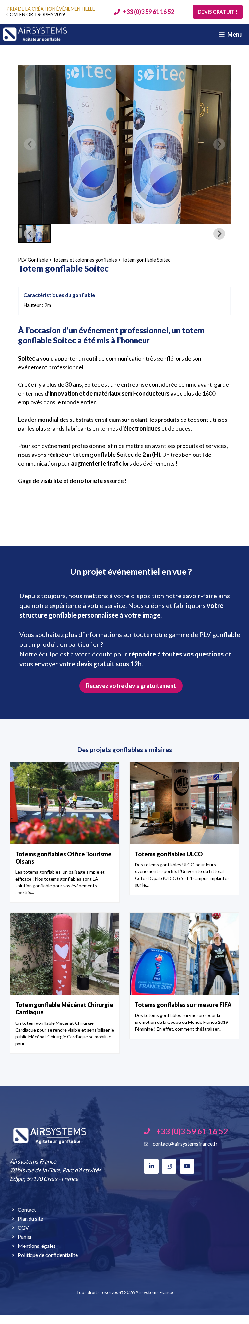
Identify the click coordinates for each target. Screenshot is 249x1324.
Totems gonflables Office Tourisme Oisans (63, 857)
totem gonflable (94, 454)
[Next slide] (219, 144)
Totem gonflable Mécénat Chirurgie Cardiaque (64, 1008)
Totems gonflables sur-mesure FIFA (183, 1004)
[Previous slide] (30, 144)
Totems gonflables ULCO (169, 853)
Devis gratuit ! (218, 12)
